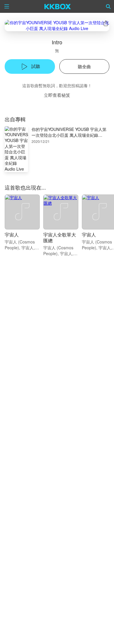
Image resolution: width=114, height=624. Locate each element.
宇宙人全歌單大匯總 (59, 237)
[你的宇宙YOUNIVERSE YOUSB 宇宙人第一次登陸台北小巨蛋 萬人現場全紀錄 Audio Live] (57, 25)
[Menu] (6, 6)
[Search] (108, 6)
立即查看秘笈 (57, 95)
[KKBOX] (57, 6)
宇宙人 (12, 234)
